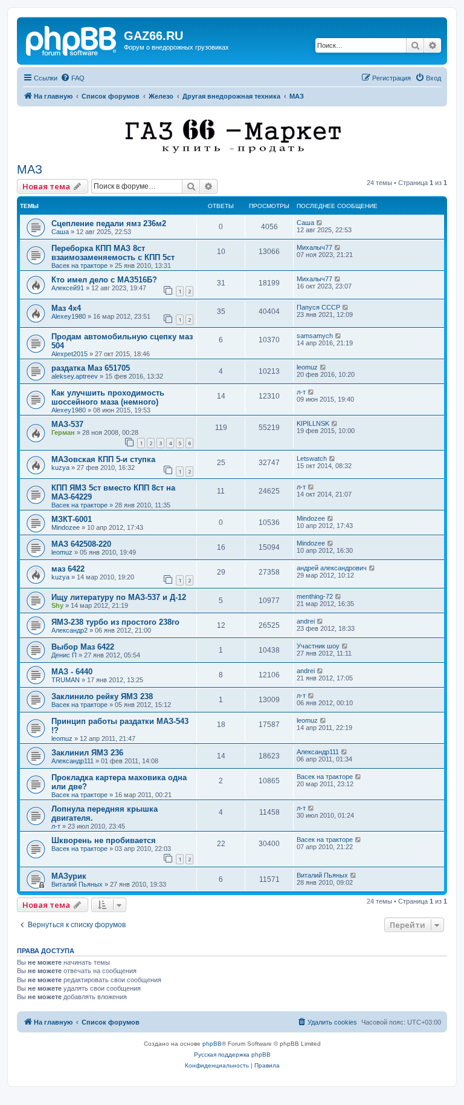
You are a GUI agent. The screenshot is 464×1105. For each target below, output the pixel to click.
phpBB (212, 1043)
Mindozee (65, 527)
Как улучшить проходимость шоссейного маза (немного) (107, 397)
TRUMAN (65, 679)
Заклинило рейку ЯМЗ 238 (102, 696)
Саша (60, 231)
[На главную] (72, 39)
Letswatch (312, 458)
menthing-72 (315, 596)
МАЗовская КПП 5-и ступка (103, 459)
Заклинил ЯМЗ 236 (87, 752)
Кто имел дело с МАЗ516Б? (104, 279)
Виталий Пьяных (77, 884)
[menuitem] (72, 78)
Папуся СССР (318, 307)
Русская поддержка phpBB (232, 1054)
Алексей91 (67, 288)
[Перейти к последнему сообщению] (320, 222)
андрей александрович (332, 568)
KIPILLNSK (313, 423)
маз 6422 (68, 568)
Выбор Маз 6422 (82, 646)
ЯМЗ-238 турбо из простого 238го (115, 622)
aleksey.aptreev (74, 376)
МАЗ (29, 169)
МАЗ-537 (67, 424)
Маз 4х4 (66, 308)
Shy (57, 605)
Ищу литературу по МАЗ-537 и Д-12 (118, 597)
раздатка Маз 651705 (90, 368)
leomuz (307, 367)
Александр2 (69, 630)
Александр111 (72, 760)
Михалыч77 (314, 247)
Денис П (64, 655)
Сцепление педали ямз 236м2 (108, 223)
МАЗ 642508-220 (81, 544)
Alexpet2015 (69, 353)
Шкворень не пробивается (103, 840)
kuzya (60, 467)
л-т (301, 392)
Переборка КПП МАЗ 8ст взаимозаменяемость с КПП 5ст (113, 253)
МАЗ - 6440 (71, 671)
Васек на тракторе (79, 265)
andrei (306, 621)
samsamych (315, 335)
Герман (63, 432)
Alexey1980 (68, 316)
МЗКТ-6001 (71, 519)
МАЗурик (68, 876)
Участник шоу (318, 646)
